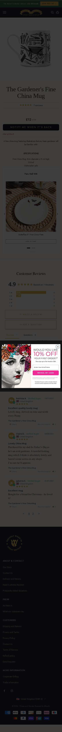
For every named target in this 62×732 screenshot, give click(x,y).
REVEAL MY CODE (45, 373)
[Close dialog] (58, 347)
